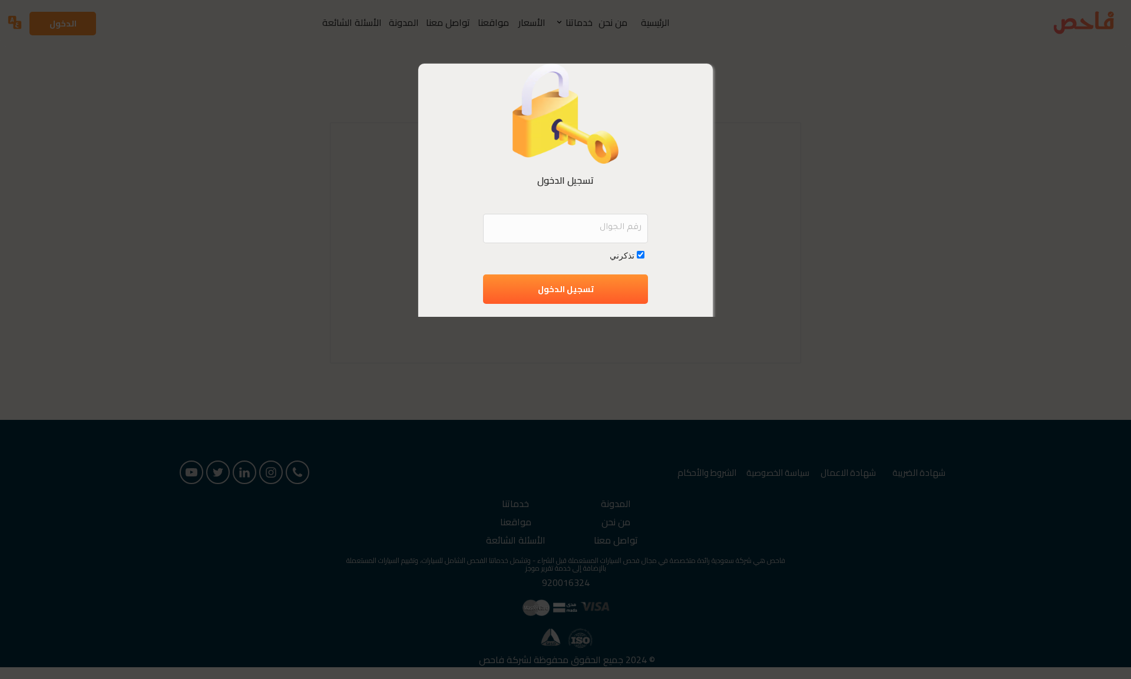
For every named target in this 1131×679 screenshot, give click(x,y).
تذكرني (622, 255)
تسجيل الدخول (566, 289)
